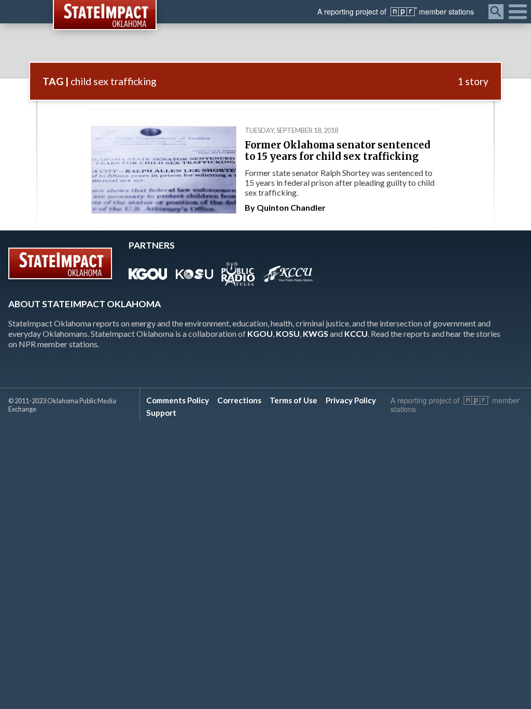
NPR (403, 11)
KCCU (356, 333)
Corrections (239, 400)
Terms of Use (293, 400)
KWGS (315, 333)
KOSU (288, 333)
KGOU (260, 333)
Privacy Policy (351, 400)
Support (161, 412)
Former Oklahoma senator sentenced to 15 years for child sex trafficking (337, 150)
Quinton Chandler (291, 207)
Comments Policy (177, 400)
